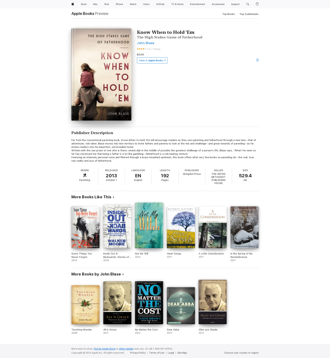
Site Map (182, 353)
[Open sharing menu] (257, 60)
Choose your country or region (241, 353)
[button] (248, 4)
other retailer (126, 348)
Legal (171, 353)
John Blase (145, 43)
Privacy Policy (138, 353)
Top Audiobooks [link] (249, 14)
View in (151, 60)
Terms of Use (156, 353)
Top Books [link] (228, 14)
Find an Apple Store (105, 348)
